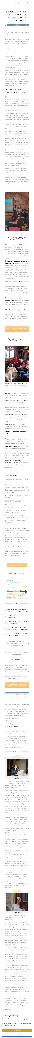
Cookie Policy (12, 1025)
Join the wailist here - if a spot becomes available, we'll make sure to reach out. (17, 684)
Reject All (17, 1035)
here (23, 645)
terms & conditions (12, 726)
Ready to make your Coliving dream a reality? (17, 329)
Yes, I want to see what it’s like (17, 565)
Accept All (17, 1030)
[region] (17, 1025)
